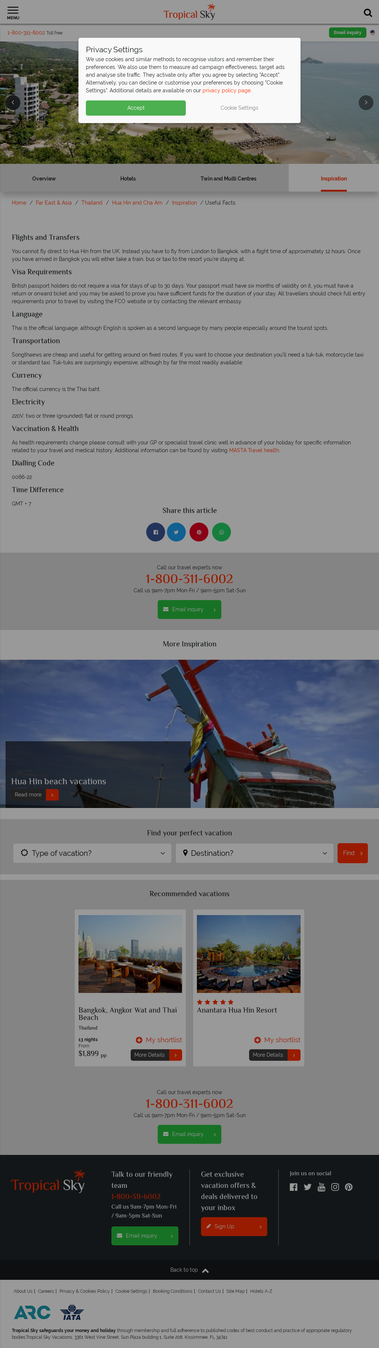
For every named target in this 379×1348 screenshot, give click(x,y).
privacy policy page (226, 90)
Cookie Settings (239, 108)
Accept (136, 108)
